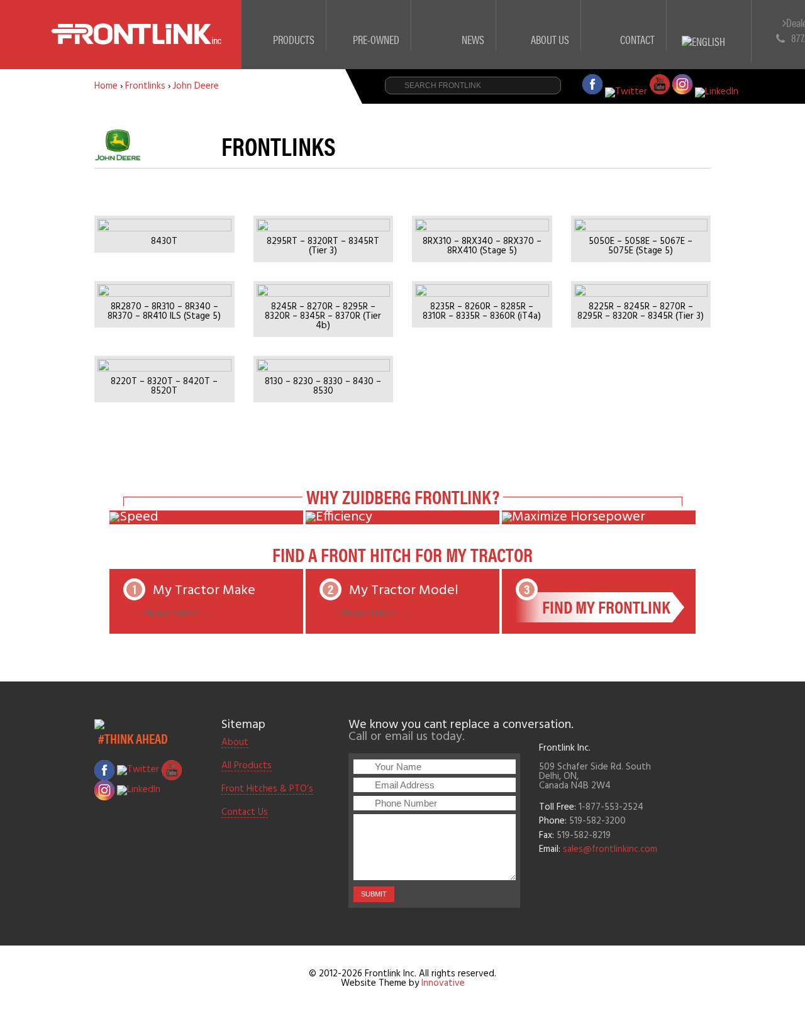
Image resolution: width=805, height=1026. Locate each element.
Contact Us (244, 813)
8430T (164, 241)
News (473, 39)
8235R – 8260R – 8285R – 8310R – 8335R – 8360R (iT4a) (482, 311)
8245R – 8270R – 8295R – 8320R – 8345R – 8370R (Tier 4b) (323, 316)
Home (106, 86)
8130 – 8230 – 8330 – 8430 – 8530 (323, 386)
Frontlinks (145, 86)
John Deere (196, 86)
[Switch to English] (709, 27)
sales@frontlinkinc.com (610, 849)
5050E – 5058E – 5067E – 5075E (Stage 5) (640, 246)
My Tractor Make (192, 601)
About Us (550, 39)
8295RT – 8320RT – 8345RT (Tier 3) (323, 246)
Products (293, 39)
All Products (246, 766)
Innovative (443, 983)
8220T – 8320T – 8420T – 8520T (164, 386)
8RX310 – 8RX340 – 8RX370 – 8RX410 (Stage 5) (482, 246)
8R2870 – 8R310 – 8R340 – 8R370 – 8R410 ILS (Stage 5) (164, 311)
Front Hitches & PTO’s (267, 790)
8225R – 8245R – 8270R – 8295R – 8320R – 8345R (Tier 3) (640, 311)
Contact (637, 39)
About (234, 743)
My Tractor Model (403, 591)
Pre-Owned (376, 39)
